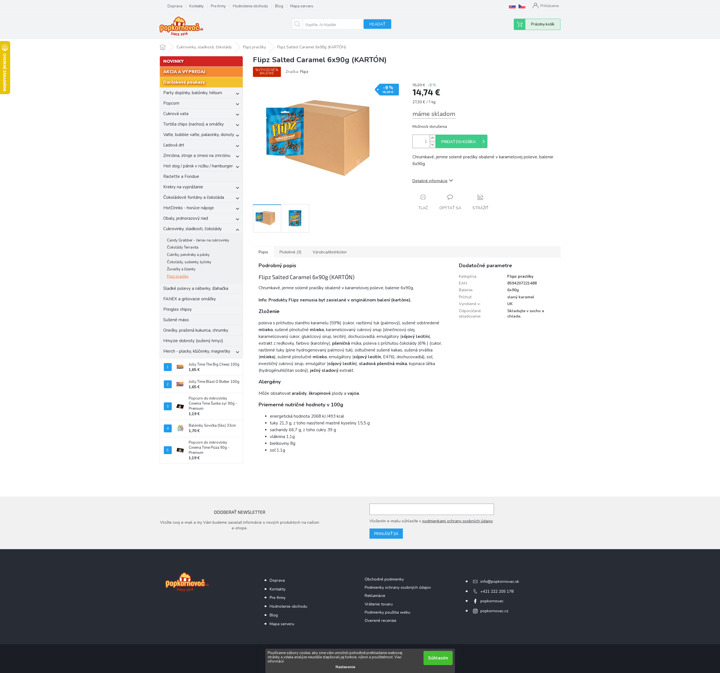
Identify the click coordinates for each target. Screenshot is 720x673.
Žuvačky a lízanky (181, 269)
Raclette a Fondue (181, 176)
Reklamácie (375, 595)
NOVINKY (173, 61)
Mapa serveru (301, 6)
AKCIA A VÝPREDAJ (184, 72)
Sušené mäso (176, 320)
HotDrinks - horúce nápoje (188, 208)
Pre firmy (218, 6)
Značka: (296, 71)
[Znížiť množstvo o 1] (432, 144)
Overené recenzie (380, 620)
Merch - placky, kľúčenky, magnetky (196, 351)
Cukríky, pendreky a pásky (188, 254)
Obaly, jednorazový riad (185, 218)
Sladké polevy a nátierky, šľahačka (195, 288)
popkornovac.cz (494, 611)
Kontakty (196, 6)
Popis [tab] (263, 252)
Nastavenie (345, 667)
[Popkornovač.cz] (522, 6)
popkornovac (492, 601)
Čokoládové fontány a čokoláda (193, 197)
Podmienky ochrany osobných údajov (398, 587)
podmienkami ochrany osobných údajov (457, 521)
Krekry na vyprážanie (183, 187)
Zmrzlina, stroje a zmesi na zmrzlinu (196, 155)
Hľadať (377, 24)
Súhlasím (438, 658)
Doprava (174, 6)
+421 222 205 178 (496, 591)
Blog (279, 6)
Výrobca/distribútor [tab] (330, 252)
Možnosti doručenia (429, 126)
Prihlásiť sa (386, 533)
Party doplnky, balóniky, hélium (192, 93)
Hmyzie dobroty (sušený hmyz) (193, 341)
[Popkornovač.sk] (512, 6)
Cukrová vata (175, 114)
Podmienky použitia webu (387, 612)
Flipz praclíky (178, 276)
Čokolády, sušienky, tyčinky (189, 262)
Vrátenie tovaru (379, 604)
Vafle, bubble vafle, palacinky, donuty (198, 134)
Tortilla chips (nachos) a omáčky (193, 124)
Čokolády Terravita (182, 247)
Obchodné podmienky (384, 579)
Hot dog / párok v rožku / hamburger (198, 166)
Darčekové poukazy (184, 82)
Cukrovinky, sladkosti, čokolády (192, 229)
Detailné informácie (430, 181)
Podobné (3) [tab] (290, 252)
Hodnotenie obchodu (250, 6)
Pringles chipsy (177, 309)
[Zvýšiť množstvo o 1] (432, 138)
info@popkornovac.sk (499, 581)
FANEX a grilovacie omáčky (189, 299)
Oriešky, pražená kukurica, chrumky (195, 330)
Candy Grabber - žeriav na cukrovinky (198, 240)
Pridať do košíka (458, 141)
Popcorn (171, 103)
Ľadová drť (173, 145)
